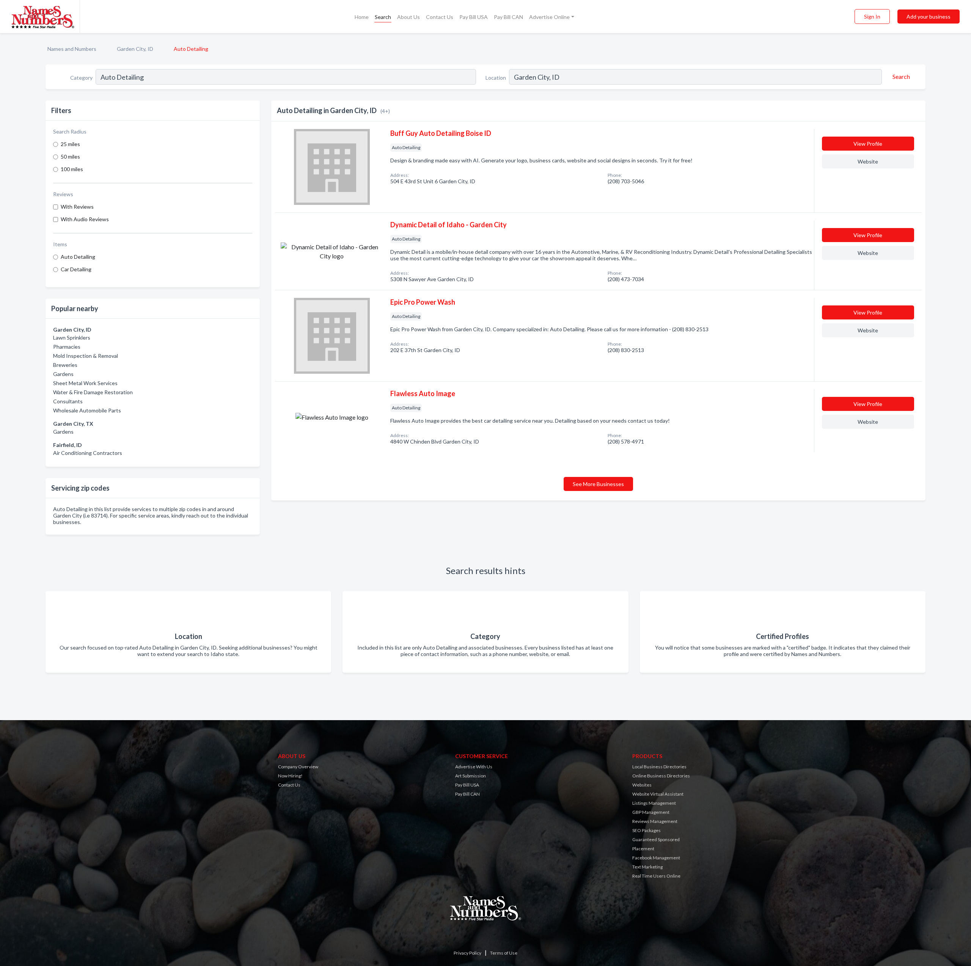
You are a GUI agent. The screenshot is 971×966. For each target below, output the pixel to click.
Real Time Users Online (656, 876)
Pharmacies (66, 346)
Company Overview (298, 766)
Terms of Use (503, 953)
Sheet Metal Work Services (85, 383)
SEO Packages (646, 830)
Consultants (68, 401)
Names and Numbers (71, 49)
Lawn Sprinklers (71, 337)
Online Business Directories (661, 776)
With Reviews (77, 206)
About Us (408, 17)
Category (81, 77)
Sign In (872, 16)
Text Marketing (647, 867)
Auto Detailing (78, 256)
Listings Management (654, 803)
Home (362, 17)
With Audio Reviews (85, 219)
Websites (642, 785)
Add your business (929, 16)
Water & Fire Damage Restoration (93, 392)
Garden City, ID (135, 49)
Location (496, 77)
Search (383, 17)
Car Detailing (76, 269)
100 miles (72, 169)
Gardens (63, 374)
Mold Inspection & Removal (85, 355)
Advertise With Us (473, 766)
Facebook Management (656, 858)
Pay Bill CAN (508, 17)
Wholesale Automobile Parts (87, 410)
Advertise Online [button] (549, 17)
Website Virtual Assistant (657, 794)
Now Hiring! (290, 776)
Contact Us (439, 17)
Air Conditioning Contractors (87, 453)
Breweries (65, 365)
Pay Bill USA (473, 17)
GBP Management (650, 812)
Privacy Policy (467, 953)
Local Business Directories (659, 766)
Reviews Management (654, 821)
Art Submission (470, 776)
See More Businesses (598, 484)
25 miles (70, 144)
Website (868, 161)
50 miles (70, 156)
